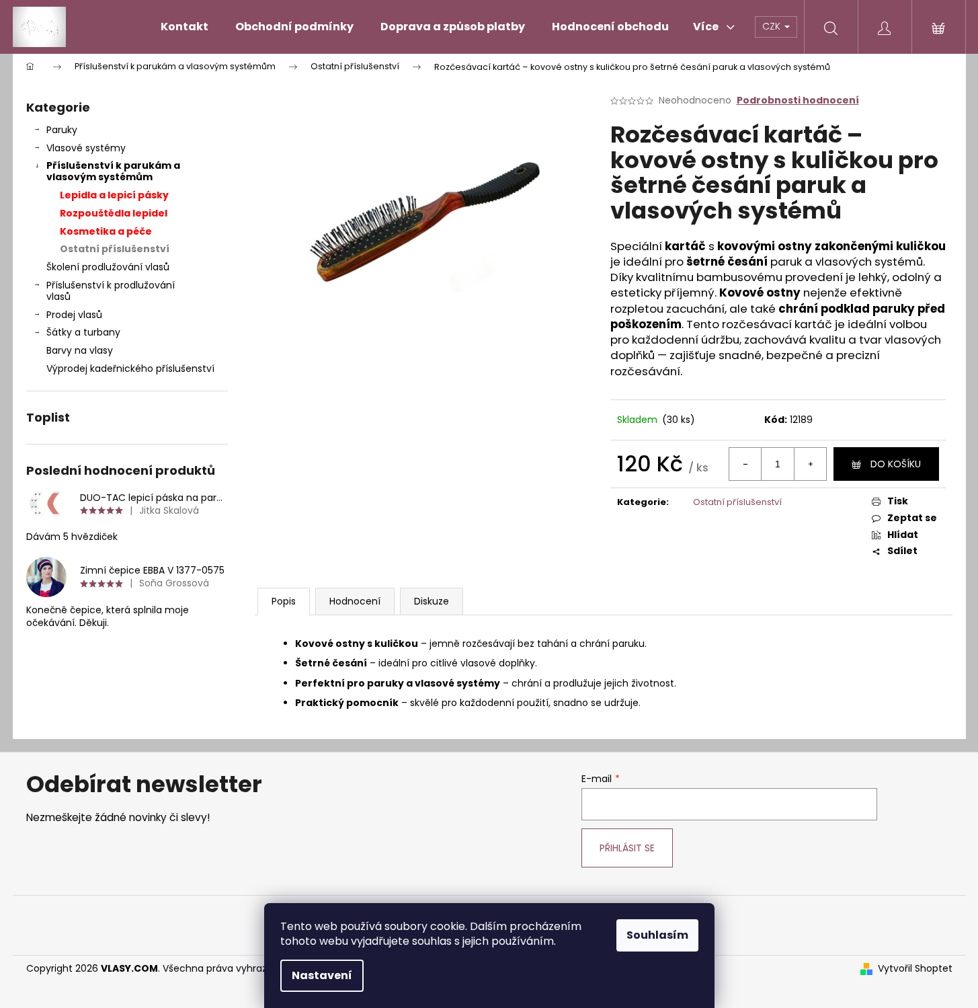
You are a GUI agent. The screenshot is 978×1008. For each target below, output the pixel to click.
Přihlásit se (627, 848)
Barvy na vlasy (79, 350)
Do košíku (895, 464)
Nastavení (322, 975)
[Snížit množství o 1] (745, 464)
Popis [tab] (284, 601)
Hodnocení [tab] (354, 601)
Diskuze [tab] (431, 601)
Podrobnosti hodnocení (798, 100)
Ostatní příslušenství (114, 249)
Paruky (61, 130)
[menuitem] (184, 27)
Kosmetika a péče (106, 231)
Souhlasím (657, 935)
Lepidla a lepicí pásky (114, 195)
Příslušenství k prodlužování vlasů (110, 290)
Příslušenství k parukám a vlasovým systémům (113, 171)
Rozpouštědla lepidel (113, 213)
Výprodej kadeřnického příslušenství (130, 368)
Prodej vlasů (74, 314)
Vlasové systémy (86, 148)
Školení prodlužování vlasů (107, 267)
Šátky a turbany (83, 332)
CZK (772, 26)
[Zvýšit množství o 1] (810, 464)
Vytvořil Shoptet (915, 968)
